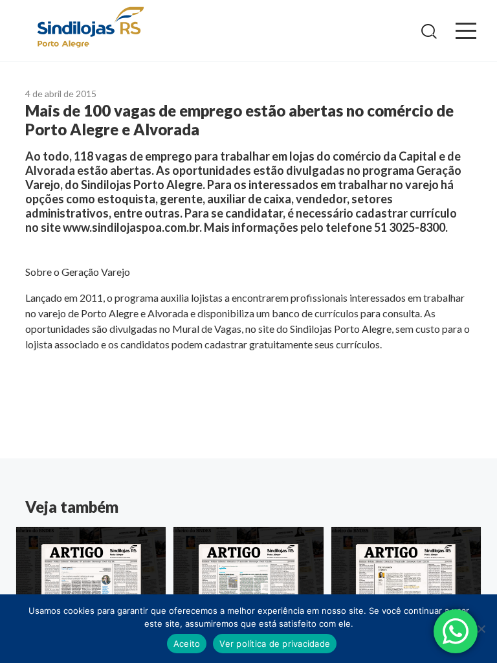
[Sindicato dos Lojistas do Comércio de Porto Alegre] (90, 28)
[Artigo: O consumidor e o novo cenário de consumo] (248, 576)
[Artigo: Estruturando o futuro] (406, 576)
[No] (480, 628)
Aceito (187, 643)
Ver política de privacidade (274, 643)
